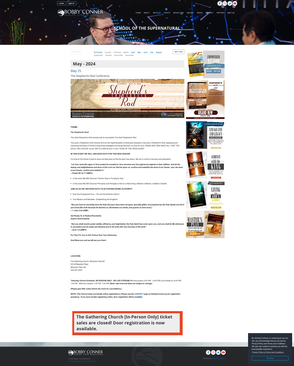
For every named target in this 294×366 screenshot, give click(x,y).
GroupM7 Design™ (219, 358)
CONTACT (209, 12)
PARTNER (220, 12)
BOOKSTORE (178, 12)
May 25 (76, 71)
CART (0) (230, 12)
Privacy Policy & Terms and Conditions (82, 361)
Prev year (76, 52)
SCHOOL (190, 12)
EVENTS (167, 12)
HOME (138, 12)
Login (61, 3)
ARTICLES (157, 12)
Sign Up (71, 3)
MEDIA (199, 12)
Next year (179, 52)
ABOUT (147, 12)
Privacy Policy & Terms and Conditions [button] (268, 352)
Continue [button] (270, 358)
